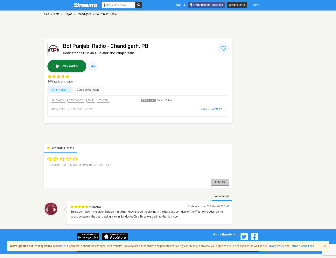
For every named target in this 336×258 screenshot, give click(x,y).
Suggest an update (213, 108)
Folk (91, 100)
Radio (180, 5)
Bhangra (58, 100)
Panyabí (103, 100)
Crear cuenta (237, 4)
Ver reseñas (221, 196)
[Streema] (85, 5)
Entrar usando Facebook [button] (207, 4)
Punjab (68, 14)
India (56, 14)
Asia (46, 14)
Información (59, 89)
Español (227, 234)
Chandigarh (84, 14)
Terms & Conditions (302, 245)
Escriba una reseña (62, 147)
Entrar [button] (255, 5)
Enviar (220, 182)
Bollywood (76, 100)
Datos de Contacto (88, 89)
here (62, 245)
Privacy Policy (276, 245)
